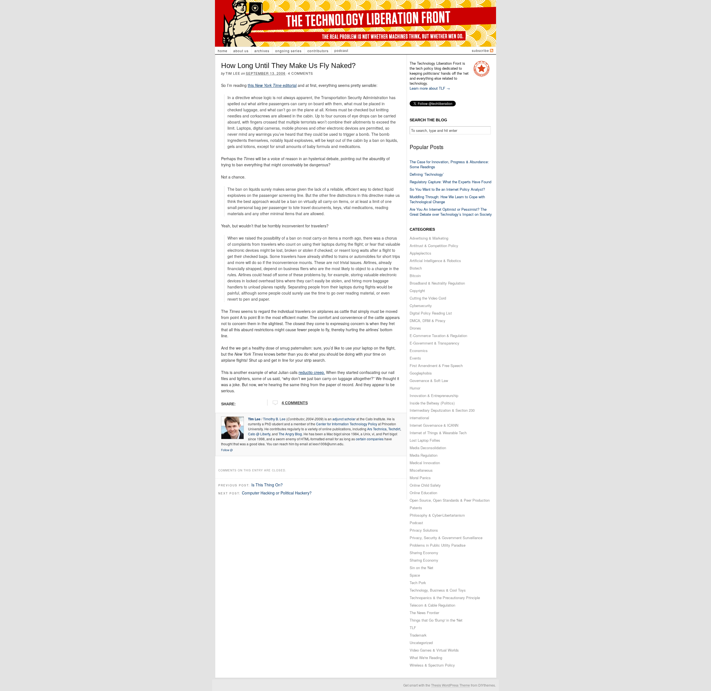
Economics (419, 350)
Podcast (341, 50)
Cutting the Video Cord (428, 298)
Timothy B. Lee (274, 418)
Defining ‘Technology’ (427, 174)
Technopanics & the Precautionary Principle (445, 597)
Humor (415, 388)
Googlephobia (421, 373)
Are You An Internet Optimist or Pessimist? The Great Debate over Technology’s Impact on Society (451, 212)
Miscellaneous (421, 470)
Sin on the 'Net (421, 567)
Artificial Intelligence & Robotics (435, 260)
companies (375, 438)
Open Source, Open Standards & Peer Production (450, 500)
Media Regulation (423, 455)
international (419, 417)
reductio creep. (312, 372)
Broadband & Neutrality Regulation (437, 283)
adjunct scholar (344, 418)
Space (415, 575)
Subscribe (480, 50)
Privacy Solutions (424, 530)
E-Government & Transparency (434, 343)
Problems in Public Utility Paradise (437, 545)
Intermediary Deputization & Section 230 (442, 410)
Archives (261, 50)
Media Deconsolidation (428, 447)
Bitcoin (415, 275)
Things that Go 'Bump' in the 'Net (436, 620)
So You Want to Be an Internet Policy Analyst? (447, 189)
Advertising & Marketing (429, 238)
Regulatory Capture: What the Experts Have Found (450, 181)
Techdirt (394, 428)
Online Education (423, 492)
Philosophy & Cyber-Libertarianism (437, 515)
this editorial (272, 85)
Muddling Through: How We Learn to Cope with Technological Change (447, 199)
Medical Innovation (425, 462)
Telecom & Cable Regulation (432, 605)
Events (415, 358)
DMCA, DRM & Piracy (427, 320)
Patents (416, 507)
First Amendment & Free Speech (436, 365)
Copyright (417, 290)
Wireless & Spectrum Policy (432, 665)
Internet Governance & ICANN (434, 425)
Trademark (418, 635)
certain (361, 438)
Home (222, 50)
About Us (241, 50)
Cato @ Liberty (259, 433)
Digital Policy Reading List (431, 313)
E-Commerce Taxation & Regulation (438, 335)
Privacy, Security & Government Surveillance (446, 537)
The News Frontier (424, 612)
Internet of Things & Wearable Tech (438, 432)
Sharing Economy (424, 552)
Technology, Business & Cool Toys (438, 590)
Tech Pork (418, 582)
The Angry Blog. (291, 433)
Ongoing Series (288, 50)
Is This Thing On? (267, 485)
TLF (413, 627)
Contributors (318, 50)
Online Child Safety (425, 485)
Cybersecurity (421, 305)
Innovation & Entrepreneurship (434, 395)
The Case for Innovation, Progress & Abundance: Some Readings (449, 164)
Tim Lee (233, 73)
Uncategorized (421, 642)
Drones (415, 328)
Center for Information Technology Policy (346, 423)
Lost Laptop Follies (425, 440)
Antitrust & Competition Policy (434, 245)
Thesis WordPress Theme (450, 685)
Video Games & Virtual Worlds (434, 650)
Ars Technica (377, 428)
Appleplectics (420, 253)
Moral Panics (420, 477)
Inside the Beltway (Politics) (432, 403)
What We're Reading (426, 657)
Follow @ (227, 450)
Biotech (416, 268)
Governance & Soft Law (429, 380)
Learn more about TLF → (430, 88)
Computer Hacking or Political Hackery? (277, 493)
